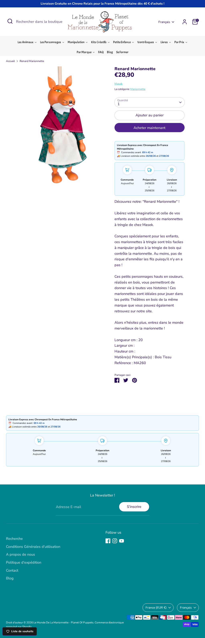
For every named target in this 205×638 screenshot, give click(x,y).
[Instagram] (114, 540)
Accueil (10, 61)
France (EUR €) (156, 607)
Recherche (14, 538)
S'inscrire (134, 506)
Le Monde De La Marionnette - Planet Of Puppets (63, 622)
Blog (10, 578)
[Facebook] (108, 540)
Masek (119, 84)
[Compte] (185, 22)
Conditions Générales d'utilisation (33, 546)
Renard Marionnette (32, 61)
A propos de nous (20, 554)
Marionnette (137, 89)
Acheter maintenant (149, 127)
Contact (12, 570)
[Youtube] (121, 540)
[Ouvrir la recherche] (10, 21)
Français (164, 22)
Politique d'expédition (23, 562)
